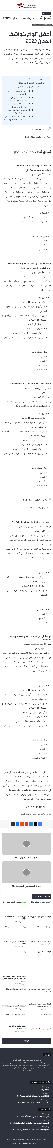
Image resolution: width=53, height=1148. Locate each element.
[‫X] (35, 824)
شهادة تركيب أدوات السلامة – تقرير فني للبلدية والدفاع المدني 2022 (14, 979)
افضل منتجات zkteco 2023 (41, 941)
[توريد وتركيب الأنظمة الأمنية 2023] (14, 907)
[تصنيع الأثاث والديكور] (26, 5)
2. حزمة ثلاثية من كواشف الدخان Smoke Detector (17, 99)
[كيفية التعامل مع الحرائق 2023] (39, 907)
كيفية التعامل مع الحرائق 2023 (39, 916)
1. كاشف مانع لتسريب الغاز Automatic (17, 93)
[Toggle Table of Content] (45, 79)
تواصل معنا (32, 1143)
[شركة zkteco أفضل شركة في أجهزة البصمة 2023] (39, 995)
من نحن (25, 1143)
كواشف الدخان (32, 806)
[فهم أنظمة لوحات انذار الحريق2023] (14, 1018)
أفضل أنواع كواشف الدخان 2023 (30, 83)
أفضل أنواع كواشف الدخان (27, 87)
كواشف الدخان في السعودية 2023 (15, 942)
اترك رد (26, 1041)
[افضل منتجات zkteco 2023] (39, 932)
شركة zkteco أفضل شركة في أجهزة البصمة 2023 (40, 1005)
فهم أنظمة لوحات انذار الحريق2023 (17, 1027)
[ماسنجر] (17, 824)
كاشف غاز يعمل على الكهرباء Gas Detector (17, 112)
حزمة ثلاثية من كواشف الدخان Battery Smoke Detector (15, 118)
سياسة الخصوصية (16, 1143)
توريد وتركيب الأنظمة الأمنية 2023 (15, 918)
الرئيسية (39, 1143)
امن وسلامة (46, 13)
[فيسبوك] (40, 824)
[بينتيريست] (26, 824)
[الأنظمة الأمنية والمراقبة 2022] (14, 996)
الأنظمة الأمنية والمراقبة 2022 (14, 1006)
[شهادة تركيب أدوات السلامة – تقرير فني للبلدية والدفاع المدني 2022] (14, 962)
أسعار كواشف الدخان (28, 814)
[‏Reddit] (22, 824)
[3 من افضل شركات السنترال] (39, 1020)
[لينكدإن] (31, 824)
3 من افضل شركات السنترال (41, 1028)
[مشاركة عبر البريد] (13, 824)
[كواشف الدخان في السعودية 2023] (14, 932)
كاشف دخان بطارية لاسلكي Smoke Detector (17, 105)
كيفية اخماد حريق (44, 951)
